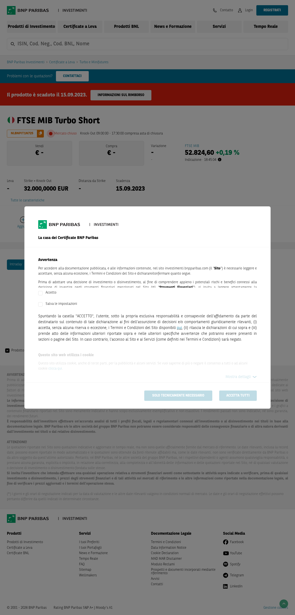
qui (179, 328)
